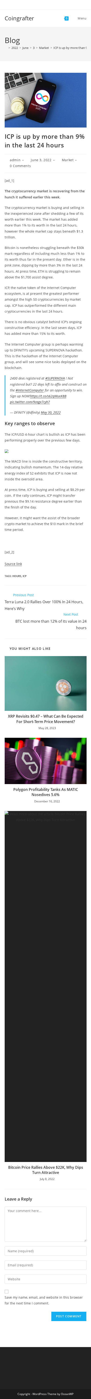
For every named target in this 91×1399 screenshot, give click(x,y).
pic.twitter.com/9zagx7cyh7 (30, 402)
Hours (16, 576)
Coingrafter (19, 18)
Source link (13, 564)
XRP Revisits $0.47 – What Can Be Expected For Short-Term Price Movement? (45, 719)
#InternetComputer (30, 390)
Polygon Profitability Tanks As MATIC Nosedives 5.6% (45, 792)
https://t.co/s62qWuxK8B (48, 396)
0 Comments (20, 166)
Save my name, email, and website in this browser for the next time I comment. (44, 1300)
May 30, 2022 (51, 412)
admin (15, 160)
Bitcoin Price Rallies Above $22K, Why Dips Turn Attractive (45, 1170)
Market (68, 160)
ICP (25, 576)
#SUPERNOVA (55, 378)
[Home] (6, 48)
